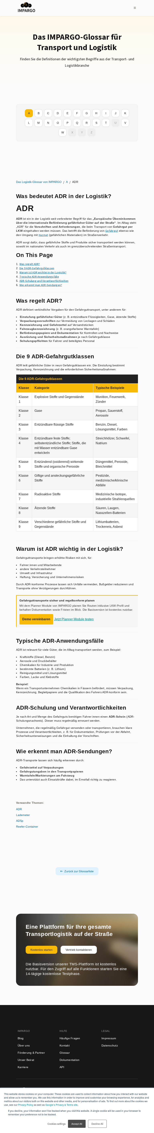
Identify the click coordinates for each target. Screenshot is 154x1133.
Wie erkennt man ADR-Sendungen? (40, 285)
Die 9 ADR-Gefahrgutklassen (36, 268)
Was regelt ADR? (29, 264)
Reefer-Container (27, 826)
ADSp (19, 820)
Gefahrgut (111, 231)
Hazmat (43, 235)
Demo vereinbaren (36, 619)
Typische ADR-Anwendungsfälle (39, 277)
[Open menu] (135, 8)
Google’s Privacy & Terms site (61, 1104)
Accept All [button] (76, 1123)
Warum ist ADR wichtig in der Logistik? (43, 273)
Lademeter (23, 815)
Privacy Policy (25, 1104)
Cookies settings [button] (57, 1123)
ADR (19, 809)
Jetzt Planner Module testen (74, 619)
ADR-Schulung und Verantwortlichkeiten (43, 281)
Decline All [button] (97, 1123)
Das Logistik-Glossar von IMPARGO (39, 181)
